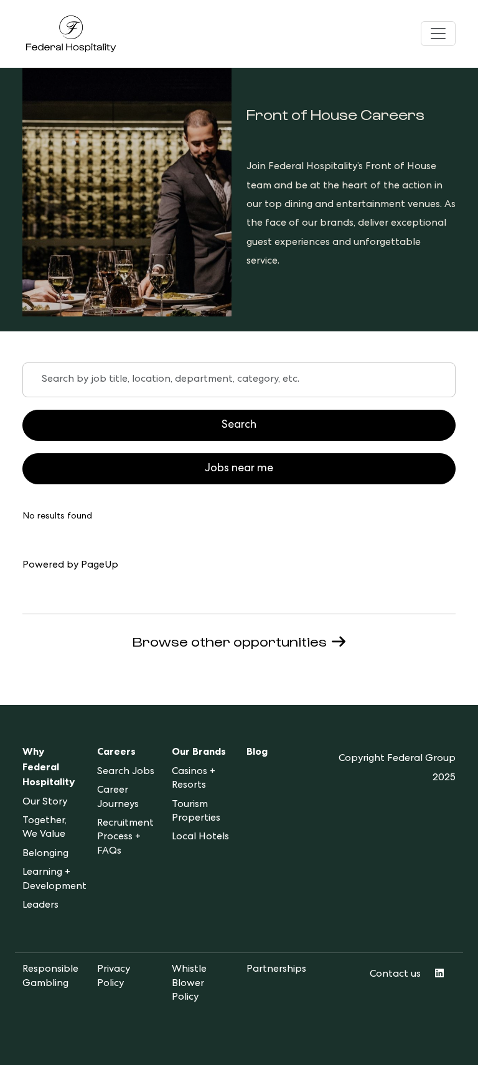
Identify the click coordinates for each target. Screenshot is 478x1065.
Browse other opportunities (230, 641)
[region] (239, 527)
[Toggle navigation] (438, 33)
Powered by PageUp (70, 566)
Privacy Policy (113, 977)
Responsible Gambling (50, 977)
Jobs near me (239, 468)
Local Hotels (200, 837)
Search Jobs (125, 772)
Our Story (44, 803)
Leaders (40, 906)
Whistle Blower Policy (189, 984)
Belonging (45, 854)
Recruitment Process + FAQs (125, 838)
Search (239, 425)
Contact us (395, 975)
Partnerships (276, 970)
